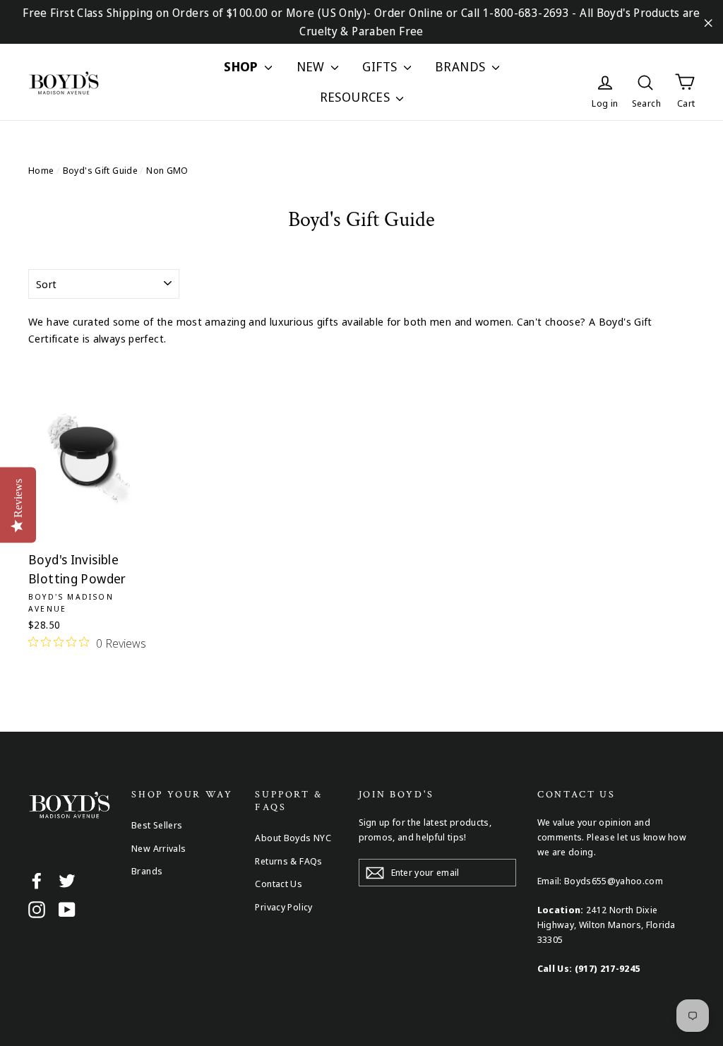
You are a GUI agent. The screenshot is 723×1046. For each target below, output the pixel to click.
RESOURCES (356, 96)
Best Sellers (157, 825)
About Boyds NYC (293, 837)
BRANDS (462, 66)
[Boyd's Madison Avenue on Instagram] (36, 909)
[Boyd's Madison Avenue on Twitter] (67, 880)
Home (41, 170)
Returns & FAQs (288, 861)
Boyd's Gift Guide (100, 170)
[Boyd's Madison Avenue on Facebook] (36, 880)
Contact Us (278, 883)
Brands (146, 870)
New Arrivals (158, 848)
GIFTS (381, 66)
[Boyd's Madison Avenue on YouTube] (67, 909)
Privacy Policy (283, 907)
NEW (312, 66)
